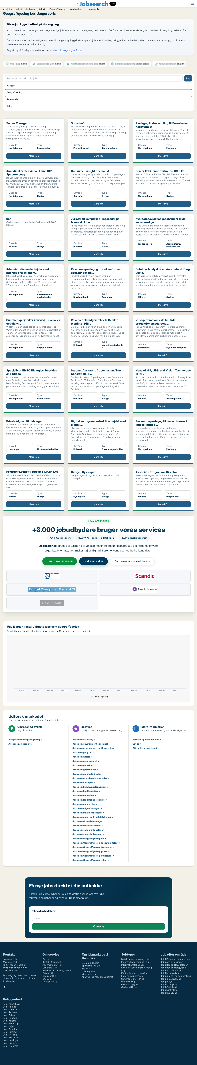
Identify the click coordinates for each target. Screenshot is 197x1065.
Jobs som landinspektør (85, 791)
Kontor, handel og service (134, 973)
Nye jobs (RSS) (50, 981)
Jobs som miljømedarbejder (87, 812)
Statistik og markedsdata (146, 739)
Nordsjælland (76, 9)
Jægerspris (93, 9)
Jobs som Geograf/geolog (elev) (89, 838)
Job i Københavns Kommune (175, 959)
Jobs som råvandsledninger (87, 821)
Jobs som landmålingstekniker (89, 799)
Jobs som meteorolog (83, 804)
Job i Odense (10, 1009)
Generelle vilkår (50, 967)
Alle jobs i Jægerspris (20, 743)
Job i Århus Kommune (172, 962)
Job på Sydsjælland (171, 979)
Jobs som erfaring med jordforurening (93, 748)
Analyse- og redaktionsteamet (97, 977)
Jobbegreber (88, 971)
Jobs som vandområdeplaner (88, 830)
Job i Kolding (9, 1020)
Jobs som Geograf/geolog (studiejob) (92, 855)
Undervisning (128, 981)
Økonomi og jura (129, 984)
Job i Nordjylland (169, 984)
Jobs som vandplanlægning (87, 834)
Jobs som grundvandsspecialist (89, 778)
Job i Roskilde (10, 1029)
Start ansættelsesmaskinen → (132, 561)
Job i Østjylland (169, 987)
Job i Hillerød (10, 1032)
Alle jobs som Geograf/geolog (24, 739)
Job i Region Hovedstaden (174, 965)
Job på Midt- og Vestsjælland (176, 976)
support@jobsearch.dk (15, 967)
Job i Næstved (10, 1046)
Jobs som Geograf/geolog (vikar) (89, 860)
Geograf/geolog (57, 9)
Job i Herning (10, 1034)
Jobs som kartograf (82, 782)
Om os (136, 743)
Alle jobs (7, 9)
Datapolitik (48, 973)
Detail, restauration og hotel (135, 959)
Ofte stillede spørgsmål (145, 748)
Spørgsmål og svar (91, 965)
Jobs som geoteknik (83, 765)
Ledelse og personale (132, 976)
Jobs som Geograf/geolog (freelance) (92, 847)
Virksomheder (89, 974)
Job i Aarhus (9, 1006)
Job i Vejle (8, 1026)
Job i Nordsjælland (170, 973)
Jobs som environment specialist (90, 743)
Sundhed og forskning (132, 979)
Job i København (11, 1004)
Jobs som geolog (81, 756)
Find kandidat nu (93, 561)
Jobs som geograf (82, 752)
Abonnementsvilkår (52, 965)
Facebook (4, 986)
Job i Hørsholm (10, 1037)
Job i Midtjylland (169, 990)
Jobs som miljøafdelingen (86, 808)
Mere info (34, 156)
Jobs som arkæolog (82, 739)
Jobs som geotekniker (84, 769)
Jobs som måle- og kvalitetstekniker (91, 817)
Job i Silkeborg (11, 1023)
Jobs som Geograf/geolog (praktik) (91, 851)
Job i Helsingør (10, 1040)
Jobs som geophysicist (84, 761)
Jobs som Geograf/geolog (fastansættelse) (95, 842)
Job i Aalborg (10, 1012)
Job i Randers (10, 1018)
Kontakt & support (51, 962)
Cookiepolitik (49, 976)
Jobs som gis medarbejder (86, 774)
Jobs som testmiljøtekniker (86, 825)
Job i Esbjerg (10, 1015)
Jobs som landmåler (83, 795)
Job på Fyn (166, 981)
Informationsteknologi (132, 965)
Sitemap (46, 979)
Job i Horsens (10, 1043)
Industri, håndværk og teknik (31, 9)
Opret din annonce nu (60, 561)
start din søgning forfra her (68, 50)
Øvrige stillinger (129, 987)
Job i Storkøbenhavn (171, 970)
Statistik (86, 968)
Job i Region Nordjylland (173, 967)
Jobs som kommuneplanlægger (89, 786)
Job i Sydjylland (169, 993)
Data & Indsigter (90, 963)
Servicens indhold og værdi (56, 970)
